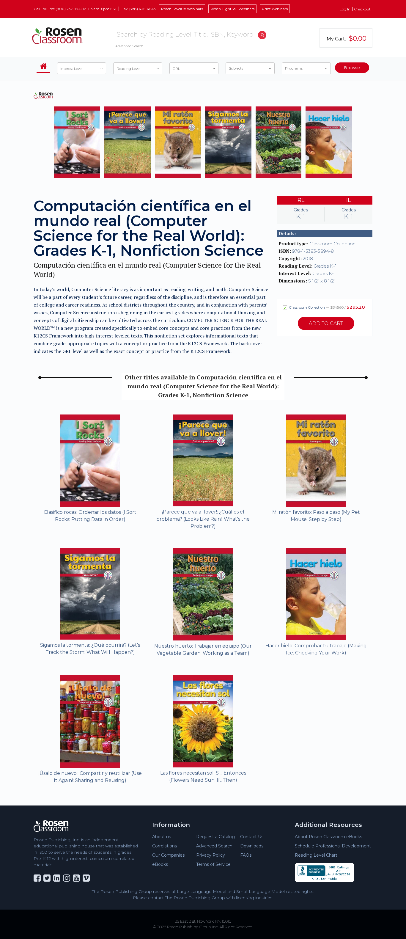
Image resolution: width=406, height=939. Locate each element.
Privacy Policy (210, 855)
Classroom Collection (326, 307)
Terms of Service (213, 864)
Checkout (362, 9)
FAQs (245, 855)
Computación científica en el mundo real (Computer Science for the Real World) (147, 269)
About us (161, 836)
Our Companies (168, 855)
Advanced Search (129, 46)
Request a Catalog (215, 836)
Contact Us (251, 836)
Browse (352, 67)
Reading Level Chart (316, 855)
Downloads (251, 846)
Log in (345, 9)
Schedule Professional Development (333, 846)
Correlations (164, 846)
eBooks (160, 864)
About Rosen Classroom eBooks (328, 836)
